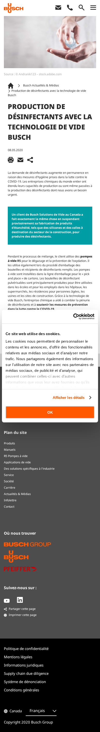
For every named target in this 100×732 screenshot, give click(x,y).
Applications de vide (17, 462)
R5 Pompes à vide (16, 456)
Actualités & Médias (17, 494)
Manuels (10, 450)
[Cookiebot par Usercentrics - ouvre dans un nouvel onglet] (73, 316)
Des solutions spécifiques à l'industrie (29, 469)
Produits (9, 443)
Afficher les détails (69, 397)
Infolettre (10, 500)
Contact (9, 506)
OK (50, 412)
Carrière (9, 487)
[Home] (12, 85)
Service (9, 475)
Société (9, 481)
